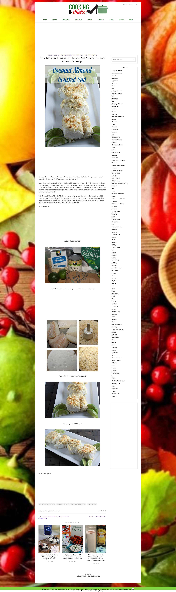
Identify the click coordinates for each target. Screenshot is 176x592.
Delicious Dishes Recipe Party (120, 183)
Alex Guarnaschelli (117, 73)
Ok (133, 589)
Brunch (114, 119)
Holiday (114, 245)
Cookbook (115, 157)
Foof (113, 224)
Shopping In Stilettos (117, 329)
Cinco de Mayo (116, 137)
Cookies (114, 163)
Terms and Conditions (87, 591)
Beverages (115, 98)
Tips (113, 376)
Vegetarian (115, 388)
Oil (112, 286)
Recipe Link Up (116, 311)
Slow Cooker (115, 337)
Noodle (114, 283)
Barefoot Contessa (117, 93)
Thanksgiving (115, 373)
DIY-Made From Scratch (118, 193)
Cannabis (114, 127)
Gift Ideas (114, 229)
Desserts (101, 20)
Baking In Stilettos (117, 91)
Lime (89, 504)
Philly (113, 296)
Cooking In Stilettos (53, 55)
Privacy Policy (99, 591)
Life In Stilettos (116, 260)
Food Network (116, 219)
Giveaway (114, 232)
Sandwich (114, 319)
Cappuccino (115, 129)
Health (113, 240)
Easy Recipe (78, 504)
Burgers (114, 122)
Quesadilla (115, 306)
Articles (114, 83)
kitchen (114, 252)
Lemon (114, 258)
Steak (113, 355)
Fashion (114, 209)
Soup (131, 20)
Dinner (89, 20)
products (114, 304)
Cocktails (78, 20)
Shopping (114, 327)
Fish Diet (114, 214)
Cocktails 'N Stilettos (117, 145)
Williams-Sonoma (116, 393)
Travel (113, 378)
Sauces (121, 20)
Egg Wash (114, 201)
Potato (114, 301)
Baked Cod (59, 504)
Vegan (113, 386)
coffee (113, 150)
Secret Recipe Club (117, 324)
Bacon (113, 86)
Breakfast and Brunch (118, 116)
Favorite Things (116, 211)
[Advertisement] (88, 40)
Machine (114, 265)
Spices (114, 350)
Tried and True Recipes (90, 55)
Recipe (114, 309)
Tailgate (114, 363)
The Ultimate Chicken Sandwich (97, 517)
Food (113, 216)
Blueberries (115, 106)
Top (136, 586)
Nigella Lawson (116, 281)
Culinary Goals (116, 181)
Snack (113, 340)
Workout (114, 396)
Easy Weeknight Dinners (68, 55)
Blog (113, 101)
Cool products (116, 173)
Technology (115, 365)
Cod (72, 504)
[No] (174, 589)
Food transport (116, 222)
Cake (113, 124)
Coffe (113, 147)
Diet (113, 188)
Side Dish (114, 334)
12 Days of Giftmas (117, 70)
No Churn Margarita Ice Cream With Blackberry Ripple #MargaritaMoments (49, 557)
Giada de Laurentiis (117, 227)
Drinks (113, 196)
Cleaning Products (117, 140)
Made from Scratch (117, 268)
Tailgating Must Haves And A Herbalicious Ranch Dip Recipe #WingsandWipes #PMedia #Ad (72, 557)
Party (113, 288)
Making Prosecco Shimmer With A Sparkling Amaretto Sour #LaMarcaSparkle (53, 517)
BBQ (113, 96)
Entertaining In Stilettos (118, 204)
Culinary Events (116, 178)
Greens (114, 237)
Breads (114, 111)
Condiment (115, 155)
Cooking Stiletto (54, 511)
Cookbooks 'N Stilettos (118, 160)
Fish (84, 504)
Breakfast (66, 20)
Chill (113, 134)
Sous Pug (114, 347)
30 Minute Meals (43, 504)
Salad (113, 317)
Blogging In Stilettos (117, 104)
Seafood (94, 504)
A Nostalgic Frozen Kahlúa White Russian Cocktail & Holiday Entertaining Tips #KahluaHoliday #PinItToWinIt (96, 558)
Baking (54, 20)
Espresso (114, 206)
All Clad (114, 75)
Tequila (114, 368)
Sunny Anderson (116, 360)
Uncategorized (116, 383)
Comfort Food (116, 152)
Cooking (114, 168)
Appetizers (115, 78)
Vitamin (114, 391)
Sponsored (115, 352)
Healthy (114, 242)
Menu (113, 275)
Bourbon (114, 109)
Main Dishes (79, 55)
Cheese (114, 132)
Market (114, 273)
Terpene (114, 370)
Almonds (52, 504)
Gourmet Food (116, 234)
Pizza (113, 299)
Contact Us (76, 591)
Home (45, 20)
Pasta (111, 20)
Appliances (115, 81)
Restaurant (115, 314)
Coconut (66, 504)
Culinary (114, 175)
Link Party (114, 263)
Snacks (114, 342)
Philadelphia (115, 293)
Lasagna (114, 255)
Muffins (114, 278)
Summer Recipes (116, 358)
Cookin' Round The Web (118, 165)
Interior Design (116, 247)
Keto (113, 250)
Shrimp (114, 332)
